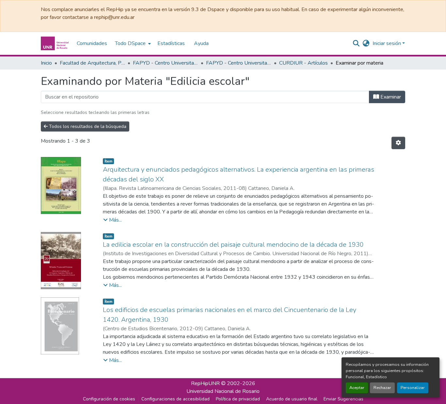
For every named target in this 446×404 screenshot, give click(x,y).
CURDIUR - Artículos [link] (303, 63)
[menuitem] (132, 43)
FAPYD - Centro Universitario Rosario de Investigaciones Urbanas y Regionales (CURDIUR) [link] (165, 63)
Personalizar (413, 388)
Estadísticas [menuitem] (171, 43)
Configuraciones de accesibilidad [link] (175, 399)
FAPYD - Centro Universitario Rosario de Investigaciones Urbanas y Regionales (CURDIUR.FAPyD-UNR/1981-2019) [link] (238, 63)
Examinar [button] (390, 97)
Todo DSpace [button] (130, 43)
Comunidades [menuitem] (92, 43)
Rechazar (382, 388)
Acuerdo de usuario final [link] (291, 399)
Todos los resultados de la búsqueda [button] (87, 126)
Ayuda (201, 43)
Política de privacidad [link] (238, 399)
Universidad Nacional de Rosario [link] (223, 391)
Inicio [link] (46, 63)
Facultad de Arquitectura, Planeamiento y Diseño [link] (92, 63)
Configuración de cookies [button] (109, 399)
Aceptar (356, 388)
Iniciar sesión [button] (387, 43)
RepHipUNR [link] (205, 383)
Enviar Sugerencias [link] (343, 399)
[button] (55, 43)
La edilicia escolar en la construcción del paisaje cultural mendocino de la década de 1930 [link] (233, 244)
